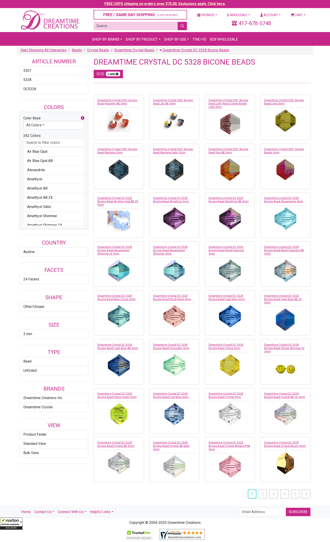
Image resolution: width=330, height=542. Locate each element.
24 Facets (31, 279)
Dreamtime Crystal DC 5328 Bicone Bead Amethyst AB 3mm (229, 200)
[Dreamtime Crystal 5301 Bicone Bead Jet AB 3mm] (174, 120)
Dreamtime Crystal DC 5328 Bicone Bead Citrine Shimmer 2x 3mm (284, 348)
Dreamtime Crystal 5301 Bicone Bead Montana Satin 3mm (173, 151)
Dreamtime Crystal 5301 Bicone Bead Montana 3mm (117, 151)
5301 (27, 70)
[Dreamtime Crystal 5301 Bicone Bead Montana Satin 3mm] (174, 169)
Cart (298, 15)
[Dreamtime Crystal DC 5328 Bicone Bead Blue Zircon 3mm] (118, 316)
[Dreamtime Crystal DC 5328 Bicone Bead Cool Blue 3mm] (174, 414)
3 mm (27, 334)
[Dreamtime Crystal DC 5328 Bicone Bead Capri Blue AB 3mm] (118, 365)
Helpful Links (100, 512)
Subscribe (298, 512)
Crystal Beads (98, 50)
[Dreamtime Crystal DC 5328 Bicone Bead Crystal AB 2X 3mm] (285, 414)
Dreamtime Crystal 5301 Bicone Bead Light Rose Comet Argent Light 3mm (228, 104)
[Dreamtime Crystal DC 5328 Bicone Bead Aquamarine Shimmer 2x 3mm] (118, 271)
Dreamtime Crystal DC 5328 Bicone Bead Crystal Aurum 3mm (285, 444)
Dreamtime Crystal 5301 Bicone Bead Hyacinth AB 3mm (117, 102)
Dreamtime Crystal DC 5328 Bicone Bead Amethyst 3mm (171, 200)
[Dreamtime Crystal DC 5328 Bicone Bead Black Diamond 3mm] (230, 271)
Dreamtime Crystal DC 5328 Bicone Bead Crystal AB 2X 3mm (284, 395)
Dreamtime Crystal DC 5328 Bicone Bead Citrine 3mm (226, 346)
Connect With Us (71, 512)
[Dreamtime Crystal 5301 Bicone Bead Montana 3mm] (118, 169)
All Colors (34, 125)
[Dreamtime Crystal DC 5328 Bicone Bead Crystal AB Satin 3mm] (174, 466)
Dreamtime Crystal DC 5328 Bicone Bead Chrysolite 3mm (171, 346)
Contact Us (42, 512)
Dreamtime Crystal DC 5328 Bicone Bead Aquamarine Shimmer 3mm (170, 250)
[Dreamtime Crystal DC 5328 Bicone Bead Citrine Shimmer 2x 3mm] (285, 368)
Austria (28, 252)
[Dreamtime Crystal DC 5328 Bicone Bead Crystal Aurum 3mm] (285, 463)
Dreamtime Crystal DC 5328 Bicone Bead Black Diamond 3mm (226, 250)
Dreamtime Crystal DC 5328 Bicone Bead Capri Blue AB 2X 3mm (283, 299)
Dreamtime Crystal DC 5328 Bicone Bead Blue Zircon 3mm (116, 297)
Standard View (34, 443)
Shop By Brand (105, 39)
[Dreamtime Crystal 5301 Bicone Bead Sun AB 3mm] (230, 169)
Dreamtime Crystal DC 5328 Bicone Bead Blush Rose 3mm (172, 297)
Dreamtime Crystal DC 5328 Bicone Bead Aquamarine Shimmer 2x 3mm (114, 250)
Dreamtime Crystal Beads (134, 50)
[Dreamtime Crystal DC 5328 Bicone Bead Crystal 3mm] (230, 414)
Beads (77, 50)
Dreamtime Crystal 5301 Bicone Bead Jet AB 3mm (173, 102)
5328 (27, 80)
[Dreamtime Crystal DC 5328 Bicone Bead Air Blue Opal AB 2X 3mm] (118, 221)
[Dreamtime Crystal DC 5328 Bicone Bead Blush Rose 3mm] (174, 316)
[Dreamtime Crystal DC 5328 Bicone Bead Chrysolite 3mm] (174, 365)
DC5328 (29, 89)
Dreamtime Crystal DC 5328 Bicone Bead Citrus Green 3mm (117, 395)
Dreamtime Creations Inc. (43, 398)
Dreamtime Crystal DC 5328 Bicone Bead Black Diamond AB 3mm (284, 250)
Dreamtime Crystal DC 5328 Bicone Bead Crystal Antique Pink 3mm (229, 446)
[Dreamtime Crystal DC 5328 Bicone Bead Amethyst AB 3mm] (230, 218)
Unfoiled (30, 370)
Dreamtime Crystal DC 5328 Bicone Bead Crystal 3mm (226, 395)
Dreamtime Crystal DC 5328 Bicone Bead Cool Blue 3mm (171, 395)
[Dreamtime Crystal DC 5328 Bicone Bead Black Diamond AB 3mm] (285, 271)
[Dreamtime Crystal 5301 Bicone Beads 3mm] (285, 169)
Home (26, 512)
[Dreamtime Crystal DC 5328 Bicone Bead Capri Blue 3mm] (230, 316)
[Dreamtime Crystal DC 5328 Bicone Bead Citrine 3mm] (230, 365)
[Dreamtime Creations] (50, 20)
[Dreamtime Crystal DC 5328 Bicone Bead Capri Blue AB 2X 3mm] (285, 319)
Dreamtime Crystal (38, 407)
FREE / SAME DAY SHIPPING (140, 14)
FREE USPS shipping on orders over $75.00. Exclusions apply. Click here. (165, 4)
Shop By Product (142, 39)
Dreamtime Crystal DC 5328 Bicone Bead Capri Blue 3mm (227, 297)
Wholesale (238, 15)
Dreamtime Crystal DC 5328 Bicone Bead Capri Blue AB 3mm (117, 346)
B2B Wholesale (224, 39)
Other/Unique (33, 306)
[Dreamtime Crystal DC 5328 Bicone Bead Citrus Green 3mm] (118, 414)
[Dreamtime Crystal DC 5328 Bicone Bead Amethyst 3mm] (174, 218)
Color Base (32, 118)
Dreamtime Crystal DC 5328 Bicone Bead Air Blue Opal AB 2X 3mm (117, 201)
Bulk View (31, 453)
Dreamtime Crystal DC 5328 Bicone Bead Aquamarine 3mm (283, 200)
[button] (11, 524)
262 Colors (32, 135)
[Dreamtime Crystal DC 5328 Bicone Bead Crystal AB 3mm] (118, 463)
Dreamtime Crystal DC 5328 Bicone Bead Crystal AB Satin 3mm (171, 446)
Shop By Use (175, 39)
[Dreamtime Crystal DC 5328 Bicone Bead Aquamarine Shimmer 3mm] (174, 271)
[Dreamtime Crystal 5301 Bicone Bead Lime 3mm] (285, 120)
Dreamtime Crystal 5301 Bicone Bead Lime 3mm (284, 102)
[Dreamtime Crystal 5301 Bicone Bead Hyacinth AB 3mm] (118, 120)
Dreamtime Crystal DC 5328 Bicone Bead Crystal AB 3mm (115, 444)
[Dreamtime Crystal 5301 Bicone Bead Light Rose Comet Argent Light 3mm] (230, 124)
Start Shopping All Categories (43, 50)
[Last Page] (306, 494)
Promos (207, 15)
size (106, 74)
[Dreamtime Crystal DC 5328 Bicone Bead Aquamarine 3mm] (285, 218)
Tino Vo (199, 39)
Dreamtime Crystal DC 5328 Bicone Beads (195, 50)
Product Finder (34, 434)
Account (270, 15)
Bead (27, 361)
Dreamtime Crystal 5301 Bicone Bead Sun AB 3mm (228, 151)
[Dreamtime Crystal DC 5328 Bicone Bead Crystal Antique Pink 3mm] (230, 466)
